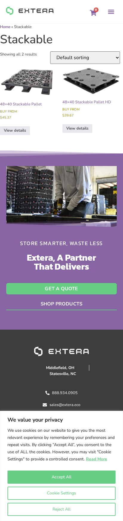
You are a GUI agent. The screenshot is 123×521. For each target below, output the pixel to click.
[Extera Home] (30, 11)
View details (15, 130)
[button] (93, 12)
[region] (61, 466)
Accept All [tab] (61, 477)
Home (5, 27)
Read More (96, 459)
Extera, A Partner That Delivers (61, 262)
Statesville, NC (63, 373)
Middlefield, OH (60, 368)
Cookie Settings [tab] (61, 493)
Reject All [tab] (61, 509)
